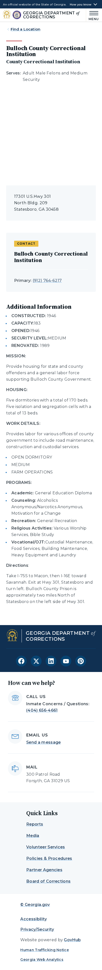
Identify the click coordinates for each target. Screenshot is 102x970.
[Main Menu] (92, 15)
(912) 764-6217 (47, 280)
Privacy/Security (37, 929)
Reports (34, 824)
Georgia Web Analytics (41, 959)
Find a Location (25, 29)
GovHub (72, 939)
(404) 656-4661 (41, 710)
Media (32, 835)
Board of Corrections (48, 881)
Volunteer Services (45, 847)
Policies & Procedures (49, 858)
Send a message (43, 742)
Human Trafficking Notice (44, 950)
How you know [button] (81, 4)
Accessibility (33, 919)
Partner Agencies (44, 870)
